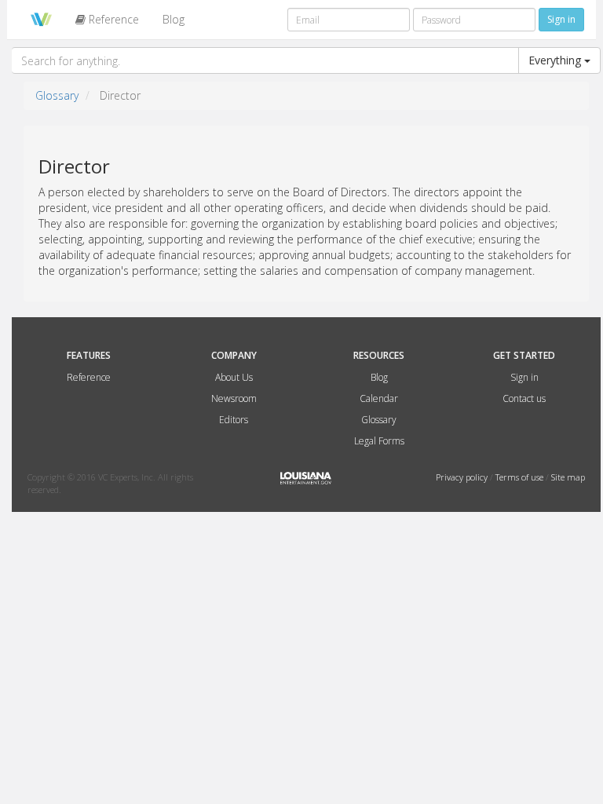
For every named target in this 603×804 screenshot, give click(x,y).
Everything (556, 60)
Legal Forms (379, 441)
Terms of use (520, 477)
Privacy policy (463, 477)
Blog (174, 19)
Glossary (57, 95)
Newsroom (234, 398)
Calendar (379, 398)
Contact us (524, 398)
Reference (112, 19)
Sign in (524, 377)
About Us (234, 377)
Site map (568, 477)
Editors (233, 419)
